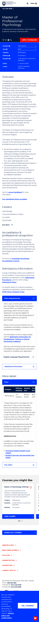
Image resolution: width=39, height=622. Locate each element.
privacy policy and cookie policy (7, 615)
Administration (8, 560)
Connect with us (9, 570)
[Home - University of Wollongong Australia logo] (9, 3)
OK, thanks (27, 606)
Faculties (6, 555)
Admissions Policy (9, 282)
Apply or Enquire (29, 40)
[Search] (27, 3)
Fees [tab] (6, 382)
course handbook (15, 192)
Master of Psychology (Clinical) (16, 487)
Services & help (8, 545)
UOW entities (7, 565)
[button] (3, 40)
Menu (32, 3)
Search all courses (13, 532)
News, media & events (10, 550)
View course (15, 517)
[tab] (19, 298)
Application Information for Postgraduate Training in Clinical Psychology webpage (17, 339)
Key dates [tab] (8, 465)
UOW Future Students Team (13, 292)
